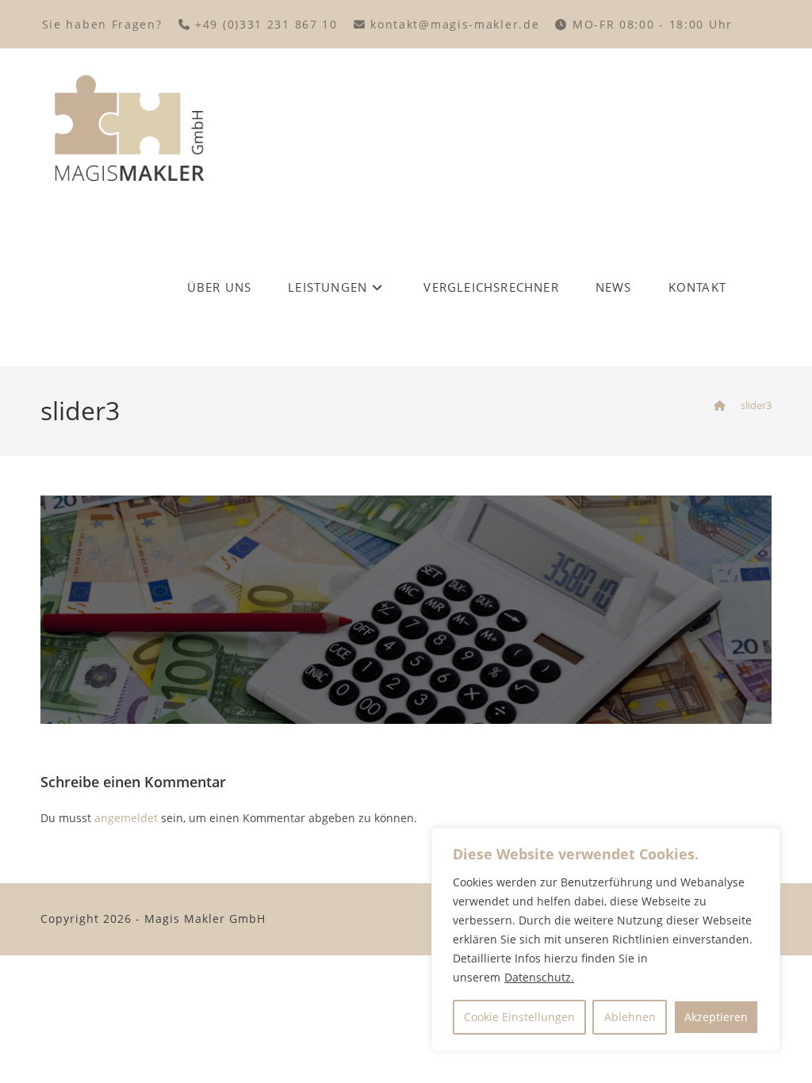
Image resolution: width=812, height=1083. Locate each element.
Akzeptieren (716, 1016)
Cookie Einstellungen (519, 1016)
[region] (605, 939)
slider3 (756, 405)
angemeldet (126, 817)
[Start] (720, 405)
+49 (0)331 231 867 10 (268, 24)
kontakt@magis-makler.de (457, 24)
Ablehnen (630, 1016)
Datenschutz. (539, 977)
